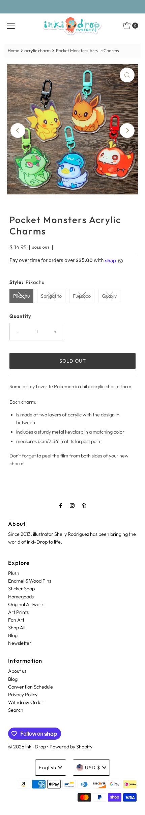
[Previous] (17, 130)
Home (13, 50)
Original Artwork (26, 604)
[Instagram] (72, 505)
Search (15, 710)
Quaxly (109, 296)
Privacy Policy (22, 695)
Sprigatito (51, 296)
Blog (13, 635)
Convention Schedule (30, 687)
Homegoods (21, 597)
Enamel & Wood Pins (29, 581)
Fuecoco (82, 296)
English (47, 768)
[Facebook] (60, 505)
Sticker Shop (21, 589)
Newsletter (19, 643)
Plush (13, 573)
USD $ (92, 768)
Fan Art (16, 620)
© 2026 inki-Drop (27, 747)
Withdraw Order (26, 702)
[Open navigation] (11, 25)
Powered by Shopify (71, 747)
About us (17, 671)
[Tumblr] (84, 505)
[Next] (127, 130)
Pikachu (21, 296)
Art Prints (18, 612)
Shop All (16, 628)
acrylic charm (37, 50)
